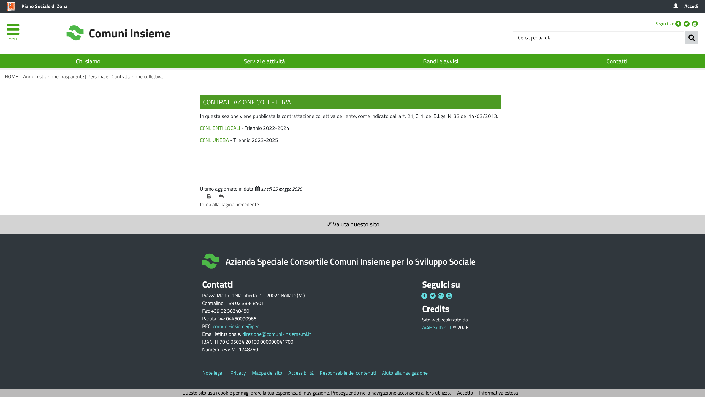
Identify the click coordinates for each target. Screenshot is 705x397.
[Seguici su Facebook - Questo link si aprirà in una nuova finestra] (678, 24)
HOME (11, 76)
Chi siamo (88, 61)
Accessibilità (301, 373)
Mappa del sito (267, 373)
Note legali (213, 373)
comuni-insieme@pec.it (238, 326)
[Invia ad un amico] (222, 196)
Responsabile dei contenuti (348, 373)
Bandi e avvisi (440, 61)
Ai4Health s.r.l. (437, 327)
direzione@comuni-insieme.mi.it (276, 334)
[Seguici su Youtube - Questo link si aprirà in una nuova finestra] (695, 24)
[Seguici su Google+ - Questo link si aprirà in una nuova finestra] (441, 296)
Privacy (238, 373)
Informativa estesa (498, 392)
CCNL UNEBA (214, 140)
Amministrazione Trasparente (53, 76)
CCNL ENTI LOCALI (220, 128)
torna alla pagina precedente (229, 204)
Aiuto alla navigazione (405, 373)
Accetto (465, 392)
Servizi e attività (264, 61)
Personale (97, 76)
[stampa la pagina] (210, 196)
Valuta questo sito (355, 224)
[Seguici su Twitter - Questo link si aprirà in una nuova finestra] (687, 24)
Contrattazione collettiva (137, 76)
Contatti (616, 61)
